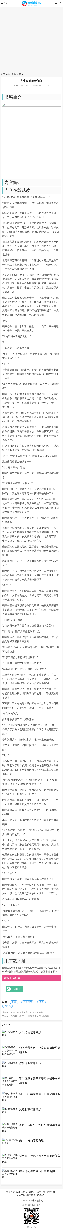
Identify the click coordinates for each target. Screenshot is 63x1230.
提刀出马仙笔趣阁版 (31, 1140)
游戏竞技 (51, 1192)
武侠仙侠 (41, 1192)
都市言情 (30, 1195)
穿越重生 (41, 1195)
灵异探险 (20, 1195)
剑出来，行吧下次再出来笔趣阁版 (39, 1155)
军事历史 (20, 1192)
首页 (3, 74)
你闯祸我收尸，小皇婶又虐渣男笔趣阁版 (30, 1016)
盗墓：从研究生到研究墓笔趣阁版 (39, 1124)
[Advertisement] (31, 39)
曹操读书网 (37, 1200)
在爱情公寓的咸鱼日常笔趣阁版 (38, 1171)
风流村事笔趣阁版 (30, 1109)
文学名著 (10, 1192)
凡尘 (14, 1002)
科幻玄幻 (11, 74)
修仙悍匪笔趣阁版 (30, 1063)
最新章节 (27, 1002)
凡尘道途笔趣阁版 (30, 1032)
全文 (41, 1002)
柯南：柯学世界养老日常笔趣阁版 (27, 1012)
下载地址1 (17, 988)
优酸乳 (7, 1006)
